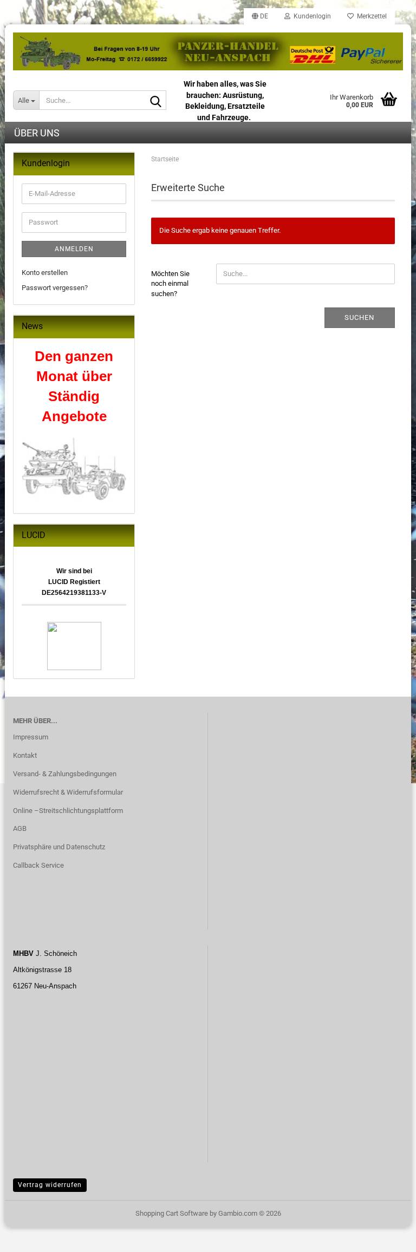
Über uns (37, 133)
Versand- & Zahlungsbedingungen (64, 774)
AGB (20, 828)
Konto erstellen (45, 272)
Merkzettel (370, 16)
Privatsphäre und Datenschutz (59, 847)
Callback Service (38, 865)
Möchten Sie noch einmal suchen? (170, 284)
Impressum (30, 737)
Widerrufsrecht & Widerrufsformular (68, 792)
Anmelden (74, 249)
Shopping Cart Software (171, 1213)
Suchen (359, 317)
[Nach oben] (386, 1235)
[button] (260, 16)
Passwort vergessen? (55, 288)
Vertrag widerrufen (50, 1185)
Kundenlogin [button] (310, 16)
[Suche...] (156, 100)
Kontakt (25, 755)
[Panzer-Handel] (208, 51)
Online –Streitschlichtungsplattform (68, 811)
